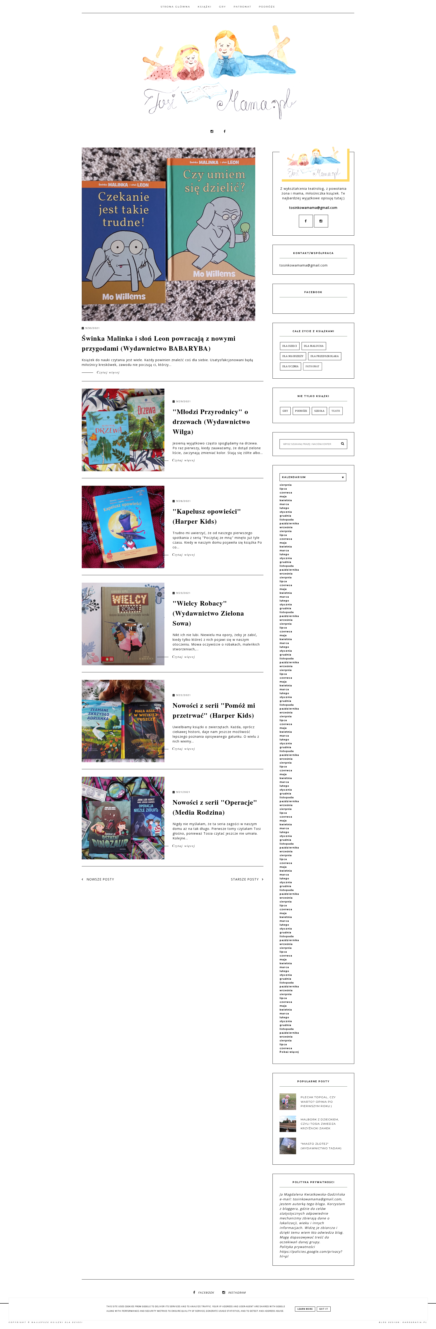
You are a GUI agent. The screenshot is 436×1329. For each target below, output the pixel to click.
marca (284, 504)
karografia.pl (415, 1322)
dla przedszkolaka (325, 356)
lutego (284, 508)
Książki (205, 6)
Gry (222, 6)
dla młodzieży (293, 356)
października (289, 523)
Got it (323, 1309)
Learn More (305, 1309)
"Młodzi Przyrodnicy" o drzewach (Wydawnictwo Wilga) (211, 421)
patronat (313, 366)
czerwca (286, 492)
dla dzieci (289, 346)
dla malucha (314, 346)
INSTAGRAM (237, 1292)
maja (283, 496)
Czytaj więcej (107, 372)
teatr (336, 410)
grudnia (285, 515)
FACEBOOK (206, 1292)
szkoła (319, 410)
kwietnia (286, 500)
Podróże (267, 6)
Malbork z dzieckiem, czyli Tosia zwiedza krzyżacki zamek (320, 1124)
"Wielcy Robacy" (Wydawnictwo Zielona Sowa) (208, 613)
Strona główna (175, 6)
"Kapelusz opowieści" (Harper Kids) (207, 516)
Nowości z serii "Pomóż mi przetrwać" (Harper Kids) (214, 710)
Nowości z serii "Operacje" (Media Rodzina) (215, 807)
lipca (283, 488)
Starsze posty (245, 879)
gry (285, 410)
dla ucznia (290, 366)
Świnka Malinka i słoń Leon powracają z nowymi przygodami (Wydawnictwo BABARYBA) (158, 343)
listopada (287, 519)
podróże (301, 410)
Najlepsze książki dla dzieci (57, 1322)
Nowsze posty (99, 879)
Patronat (242, 6)
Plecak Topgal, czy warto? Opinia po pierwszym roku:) (318, 1101)
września (286, 527)
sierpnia (286, 484)
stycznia (286, 511)
